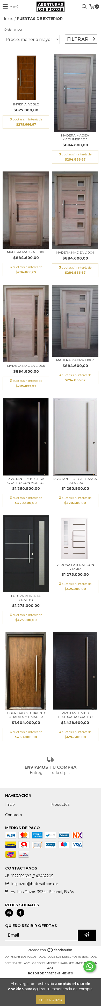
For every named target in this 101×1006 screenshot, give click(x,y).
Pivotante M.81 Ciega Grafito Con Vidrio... (26, 481)
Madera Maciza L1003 (75, 360)
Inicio (8, 18)
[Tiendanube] (50, 951)
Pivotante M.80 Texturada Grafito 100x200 (75, 715)
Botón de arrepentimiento (50, 973)
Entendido (51, 1000)
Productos (60, 804)
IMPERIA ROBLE (26, 104)
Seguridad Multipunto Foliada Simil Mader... (26, 715)
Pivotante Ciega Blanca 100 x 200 (75, 481)
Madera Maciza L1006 (26, 252)
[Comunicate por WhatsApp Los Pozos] (89, 966)
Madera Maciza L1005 (26, 366)
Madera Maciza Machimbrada (75, 137)
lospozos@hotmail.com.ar (34, 883)
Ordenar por (13, 29)
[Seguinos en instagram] (9, 913)
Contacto (13, 815)
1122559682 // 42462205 (32, 876)
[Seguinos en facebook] (20, 913)
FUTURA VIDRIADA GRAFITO (26, 598)
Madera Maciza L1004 (75, 252)
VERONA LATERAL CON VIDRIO (75, 567)
